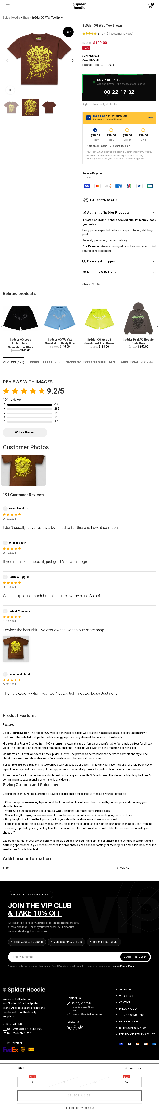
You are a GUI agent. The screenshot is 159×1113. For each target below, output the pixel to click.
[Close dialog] (150, 519)
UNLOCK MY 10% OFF (117, 573)
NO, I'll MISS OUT (117, 583)
